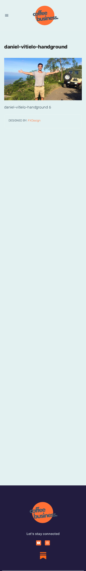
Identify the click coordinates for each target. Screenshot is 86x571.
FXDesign (34, 120)
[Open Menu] (6, 15)
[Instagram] (47, 542)
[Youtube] (38, 542)
